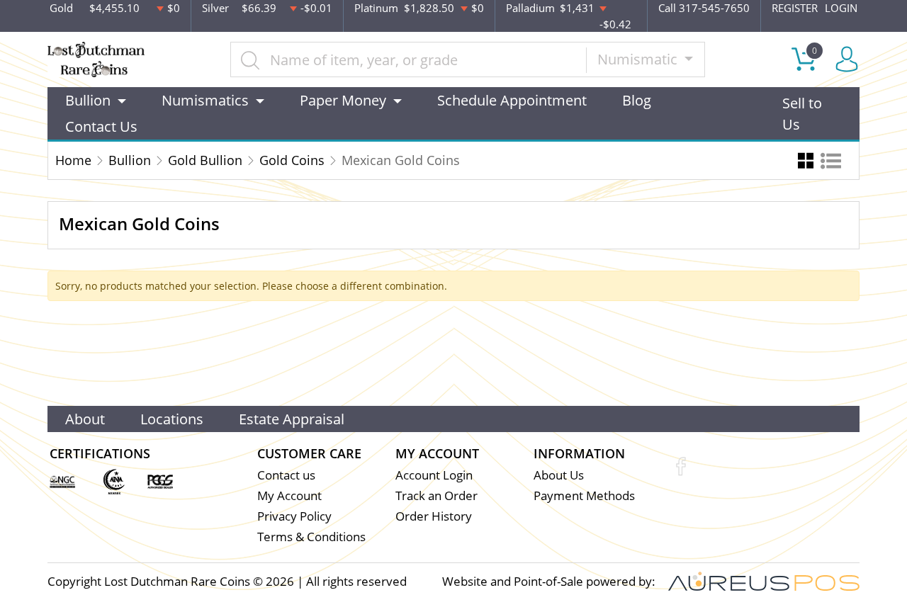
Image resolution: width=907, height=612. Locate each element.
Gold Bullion (205, 160)
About (85, 419)
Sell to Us (802, 114)
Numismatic (639, 59)
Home (73, 160)
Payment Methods (584, 495)
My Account (289, 495)
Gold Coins (292, 160)
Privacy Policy (294, 516)
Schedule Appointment (512, 100)
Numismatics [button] (205, 100)
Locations (171, 419)
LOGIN (841, 8)
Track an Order (436, 495)
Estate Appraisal (291, 419)
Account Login (434, 475)
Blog (636, 100)
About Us (559, 475)
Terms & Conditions (311, 536)
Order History (433, 516)
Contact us (286, 475)
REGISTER (795, 8)
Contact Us (101, 126)
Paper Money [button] (343, 100)
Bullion (129, 160)
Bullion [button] (88, 100)
